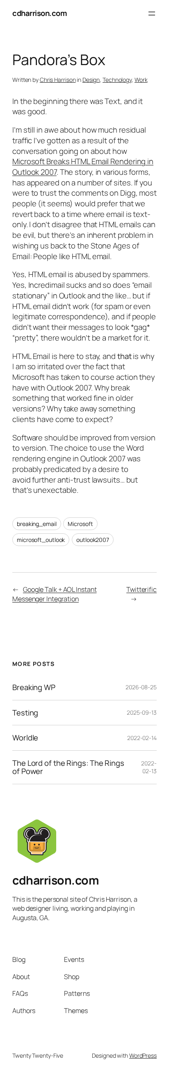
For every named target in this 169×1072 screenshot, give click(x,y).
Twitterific (141, 589)
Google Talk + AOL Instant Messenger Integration (54, 594)
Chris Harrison (58, 80)
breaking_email (37, 524)
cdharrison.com (39, 13)
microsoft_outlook (41, 540)
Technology (117, 80)
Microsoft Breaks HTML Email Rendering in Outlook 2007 (82, 166)
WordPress (143, 1055)
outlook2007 (92, 540)
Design (91, 80)
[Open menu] (152, 13)
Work (141, 80)
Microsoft (80, 524)
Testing (25, 713)
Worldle (25, 737)
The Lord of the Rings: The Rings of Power (68, 767)
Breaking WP (33, 687)
